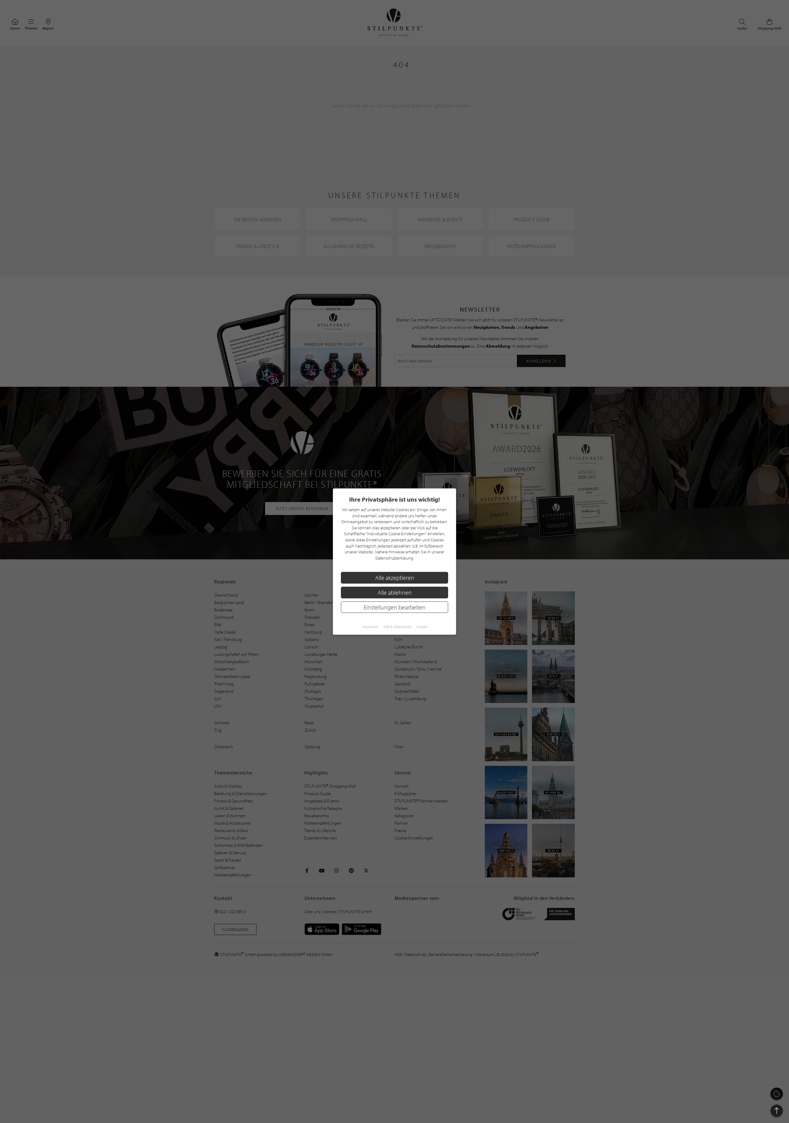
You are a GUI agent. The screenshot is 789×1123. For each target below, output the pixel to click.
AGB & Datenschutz (397, 626)
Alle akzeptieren (394, 578)
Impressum (370, 626)
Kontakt (421, 626)
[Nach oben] (777, 1111)
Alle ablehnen (395, 592)
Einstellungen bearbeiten (395, 607)
